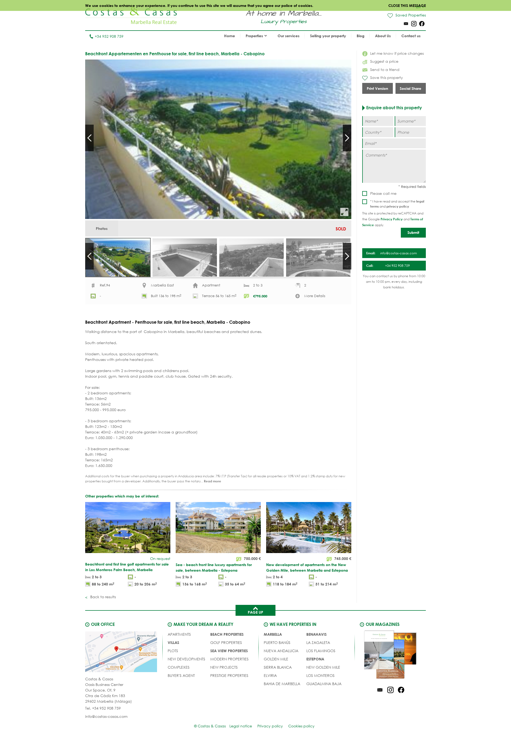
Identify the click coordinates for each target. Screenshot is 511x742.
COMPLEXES (178, 667)
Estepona (315, 659)
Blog (360, 35)
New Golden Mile (323, 667)
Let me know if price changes (397, 53)
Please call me (383, 193)
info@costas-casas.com (106, 716)
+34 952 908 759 (109, 36)
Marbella (273, 634)
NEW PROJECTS (224, 667)
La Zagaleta (318, 642)
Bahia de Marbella (282, 683)
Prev (89, 138)
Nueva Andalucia (281, 650)
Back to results (102, 596)
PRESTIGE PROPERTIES (229, 675)
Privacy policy (270, 725)
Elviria (270, 675)
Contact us (411, 35)
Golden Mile (276, 658)
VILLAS (173, 642)
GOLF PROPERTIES (226, 642)
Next (347, 138)
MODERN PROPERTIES (229, 658)
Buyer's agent (181, 675)
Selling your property (328, 35)
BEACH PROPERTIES (227, 634)
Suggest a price (384, 61)
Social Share (410, 88)
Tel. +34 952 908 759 (103, 708)
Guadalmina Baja (323, 683)
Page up (255, 612)
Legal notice (240, 725)
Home (229, 35)
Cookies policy (301, 725)
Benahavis (316, 634)
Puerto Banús (277, 642)
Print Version (377, 88)
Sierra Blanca (278, 667)
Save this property (386, 77)
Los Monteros (320, 675)
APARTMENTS (179, 634)
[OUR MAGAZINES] (390, 655)
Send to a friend (384, 69)
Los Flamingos (320, 650)
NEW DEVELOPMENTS (186, 658)
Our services (288, 35)
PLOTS (173, 650)
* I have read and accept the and (397, 204)
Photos (102, 228)
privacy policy (397, 206)
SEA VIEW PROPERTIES (229, 650)
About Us (383, 35)
